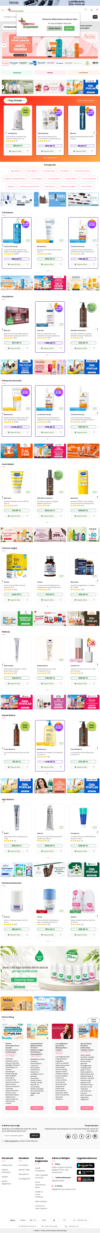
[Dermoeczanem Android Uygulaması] (83, 1165)
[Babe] (50, 451)
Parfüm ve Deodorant (29, 186)
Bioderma (41, 247)
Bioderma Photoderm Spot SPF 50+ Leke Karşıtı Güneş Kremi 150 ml (16, 419)
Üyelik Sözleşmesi (40, 1169)
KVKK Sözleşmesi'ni (12, 1141)
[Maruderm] (83, 786)
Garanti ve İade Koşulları (41, 1207)
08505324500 (58, 1181)
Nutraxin (74, 582)
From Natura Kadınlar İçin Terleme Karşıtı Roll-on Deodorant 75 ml (16, 138)
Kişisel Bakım (71, 179)
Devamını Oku (12, 1108)
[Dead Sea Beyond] (17, 451)
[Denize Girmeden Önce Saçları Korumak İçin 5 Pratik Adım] (12, 1031)
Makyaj (11, 186)
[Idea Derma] (17, 199)
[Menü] (3, 10)
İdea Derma (43, 133)
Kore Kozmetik (89, 179)
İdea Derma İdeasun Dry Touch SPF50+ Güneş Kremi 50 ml (50, 138)
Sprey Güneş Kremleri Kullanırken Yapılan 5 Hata (87, 1047)
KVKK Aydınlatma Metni (40, 1185)
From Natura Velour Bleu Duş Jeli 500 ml (82, 754)
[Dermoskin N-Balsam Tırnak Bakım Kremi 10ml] (16, 650)
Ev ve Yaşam (37, 179)
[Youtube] (68, 1138)
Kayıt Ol (35, 1135)
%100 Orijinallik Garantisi (41, 1176)
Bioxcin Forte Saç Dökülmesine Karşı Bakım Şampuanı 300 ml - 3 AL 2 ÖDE (16, 335)
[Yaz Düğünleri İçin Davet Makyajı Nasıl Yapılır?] (62, 1031)
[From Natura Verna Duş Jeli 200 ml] (16, 733)
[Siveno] (50, 969)
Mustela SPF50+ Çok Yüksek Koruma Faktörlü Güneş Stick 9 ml (83, 502)
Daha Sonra (54, 28)
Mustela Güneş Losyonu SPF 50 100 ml (16, 502)
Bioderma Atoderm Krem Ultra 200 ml (49, 251)
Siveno (73, 917)
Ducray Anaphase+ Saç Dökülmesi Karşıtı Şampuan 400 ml (48, 335)
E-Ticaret (42, 1231)
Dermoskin (8, 666)
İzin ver (69, 28)
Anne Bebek (32, 171)
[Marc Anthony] (50, 367)
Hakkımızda (7, 1165)
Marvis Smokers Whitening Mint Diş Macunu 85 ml (49, 838)
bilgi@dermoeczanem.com (62, 1189)
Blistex (73, 133)
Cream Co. (75, 666)
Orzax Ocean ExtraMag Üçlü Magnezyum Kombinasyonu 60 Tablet (49, 586)
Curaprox (75, 833)
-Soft (36, 1231)
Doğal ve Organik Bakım (15, 179)
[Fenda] (83, 367)
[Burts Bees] (17, 786)
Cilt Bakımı (65, 171)
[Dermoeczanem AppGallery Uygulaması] (83, 1179)
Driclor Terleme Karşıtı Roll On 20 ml (16, 921)
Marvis (40, 833)
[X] (74, 1138)
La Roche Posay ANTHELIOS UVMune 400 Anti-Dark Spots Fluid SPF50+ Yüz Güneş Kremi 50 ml (82, 251)
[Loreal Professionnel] (17, 367)
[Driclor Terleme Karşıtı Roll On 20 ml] (16, 901)
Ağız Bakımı (16, 171)
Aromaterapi (48, 171)
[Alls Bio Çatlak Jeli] (50, 535)
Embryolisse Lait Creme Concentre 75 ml (46, 670)
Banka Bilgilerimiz (6, 1182)
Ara (95, 17)
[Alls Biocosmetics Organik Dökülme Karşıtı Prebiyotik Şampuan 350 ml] (83, 315)
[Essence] (83, 702)
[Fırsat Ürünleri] (83, 72)
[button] (4, 45)
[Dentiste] (83, 870)
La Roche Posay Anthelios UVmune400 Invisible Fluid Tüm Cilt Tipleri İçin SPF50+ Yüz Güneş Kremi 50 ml (83, 419)
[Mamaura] (17, 535)
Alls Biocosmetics (78, 331)
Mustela (7, 498)
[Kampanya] (17, 72)
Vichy (39, 917)
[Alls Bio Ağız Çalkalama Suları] (50, 870)
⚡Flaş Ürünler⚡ (15, 100)
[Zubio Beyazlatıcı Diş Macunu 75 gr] (16, 817)
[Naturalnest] (17, 618)
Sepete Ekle (16, 151)
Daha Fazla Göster (86, 100)
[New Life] (83, 618)
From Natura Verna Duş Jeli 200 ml (16, 754)
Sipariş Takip (24, 1169)
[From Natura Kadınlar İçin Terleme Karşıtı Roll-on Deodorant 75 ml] (18, 118)
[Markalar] (50, 72)
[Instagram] (95, 1138)
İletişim (5, 1177)
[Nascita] (17, 702)
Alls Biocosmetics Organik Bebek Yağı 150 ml (47, 502)
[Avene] (50, 45)
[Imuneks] (50, 618)
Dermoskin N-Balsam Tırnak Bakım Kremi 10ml (15, 670)
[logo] (15, 10)
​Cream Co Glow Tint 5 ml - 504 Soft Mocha (83, 670)
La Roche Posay (11, 247)
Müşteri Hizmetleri (6, 1170)
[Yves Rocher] (50, 786)
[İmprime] (18, 87)
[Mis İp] (17, 870)
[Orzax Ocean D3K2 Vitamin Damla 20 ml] (16, 566)
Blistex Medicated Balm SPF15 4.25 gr (82, 138)
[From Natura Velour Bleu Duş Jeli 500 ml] (83, 733)
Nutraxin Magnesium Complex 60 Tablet (83, 586)
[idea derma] (83, 451)
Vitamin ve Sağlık (67, 186)
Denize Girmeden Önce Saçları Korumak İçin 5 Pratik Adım (12, 1047)
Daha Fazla (93, 1020)
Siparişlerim (24, 1174)
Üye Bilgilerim (24, 1178)
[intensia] (50, 3)
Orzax (6, 582)
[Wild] (17, 1004)
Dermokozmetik (82, 171)
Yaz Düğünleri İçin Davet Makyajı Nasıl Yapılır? (61, 1047)
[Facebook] (81, 1138)
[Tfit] (50, 702)
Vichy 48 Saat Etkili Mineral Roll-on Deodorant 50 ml (48, 921)
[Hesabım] (91, 10)
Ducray (40, 331)
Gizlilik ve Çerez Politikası (39, 1194)
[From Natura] (83, 199)
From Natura (11, 133)
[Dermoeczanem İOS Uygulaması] (83, 1172)
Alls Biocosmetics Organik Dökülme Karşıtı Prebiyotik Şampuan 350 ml (81, 335)
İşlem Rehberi (41, 1201)
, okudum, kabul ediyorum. (21, 1141)
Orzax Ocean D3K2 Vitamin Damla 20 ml (14, 586)
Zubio (6, 833)
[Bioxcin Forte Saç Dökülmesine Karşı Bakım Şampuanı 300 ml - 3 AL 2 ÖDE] (16, 315)
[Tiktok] (88, 1138)
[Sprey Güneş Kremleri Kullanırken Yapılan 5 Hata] (87, 1031)
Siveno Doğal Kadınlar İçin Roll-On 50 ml (83, 921)
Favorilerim (23, 1165)
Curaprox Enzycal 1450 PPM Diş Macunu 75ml (83, 838)
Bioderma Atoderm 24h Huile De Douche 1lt (50, 754)
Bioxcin (7, 331)
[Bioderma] (83, 283)
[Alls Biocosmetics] (50, 199)
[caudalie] (50, 87)
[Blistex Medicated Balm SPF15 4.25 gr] (82, 118)
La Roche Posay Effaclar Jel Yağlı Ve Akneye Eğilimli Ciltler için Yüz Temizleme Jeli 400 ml (16, 251)
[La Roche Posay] (17, 283)
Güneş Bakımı (54, 179)
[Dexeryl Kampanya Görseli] (82, 87)
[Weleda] (83, 535)
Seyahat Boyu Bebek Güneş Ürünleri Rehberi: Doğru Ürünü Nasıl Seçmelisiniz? (36, 1049)
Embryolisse (42, 666)
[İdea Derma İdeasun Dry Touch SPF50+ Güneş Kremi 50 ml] (50, 118)
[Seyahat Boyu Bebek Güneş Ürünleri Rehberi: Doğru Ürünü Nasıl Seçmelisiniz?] (37, 1031)
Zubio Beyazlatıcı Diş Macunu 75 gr (15, 838)
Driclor (7, 917)
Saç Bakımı (50, 186)
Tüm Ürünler (86, 186)
